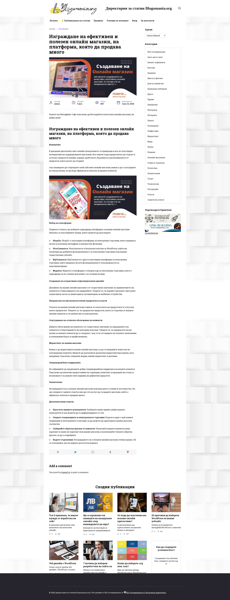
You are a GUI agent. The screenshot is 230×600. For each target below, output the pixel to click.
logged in (65, 472)
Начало (54, 20)
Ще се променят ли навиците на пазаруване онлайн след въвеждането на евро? (97, 520)
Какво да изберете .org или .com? (130, 565)
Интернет (152, 115)
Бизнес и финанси (156, 62)
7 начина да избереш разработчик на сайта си (97, 565)
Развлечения (153, 173)
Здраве (150, 99)
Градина (151, 73)
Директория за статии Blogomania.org (139, 8)
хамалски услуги (155, 200)
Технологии (153, 184)
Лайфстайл (152, 131)
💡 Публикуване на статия (75, 20)
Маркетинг (152, 136)
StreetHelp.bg (151, 233)
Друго (150, 94)
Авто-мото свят (155, 57)
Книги (150, 120)
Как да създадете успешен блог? (166, 548)
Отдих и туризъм (155, 163)
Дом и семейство (155, 83)
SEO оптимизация (156, 52)
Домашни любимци (157, 89)
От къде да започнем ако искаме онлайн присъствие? (131, 518)
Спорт (150, 178)
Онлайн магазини (156, 157)
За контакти (147, 20)
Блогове (151, 67)
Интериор (152, 110)
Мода (149, 141)
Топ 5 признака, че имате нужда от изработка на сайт (63, 518)
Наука (150, 147)
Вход (134, 20)
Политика (152, 168)
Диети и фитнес (155, 78)
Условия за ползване (118, 20)
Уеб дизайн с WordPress (62, 563)
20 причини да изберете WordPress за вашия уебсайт (165, 518)
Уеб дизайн (57, 93)
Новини (151, 152)
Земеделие (152, 104)
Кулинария (152, 126)
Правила (98, 20)
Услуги (150, 194)
